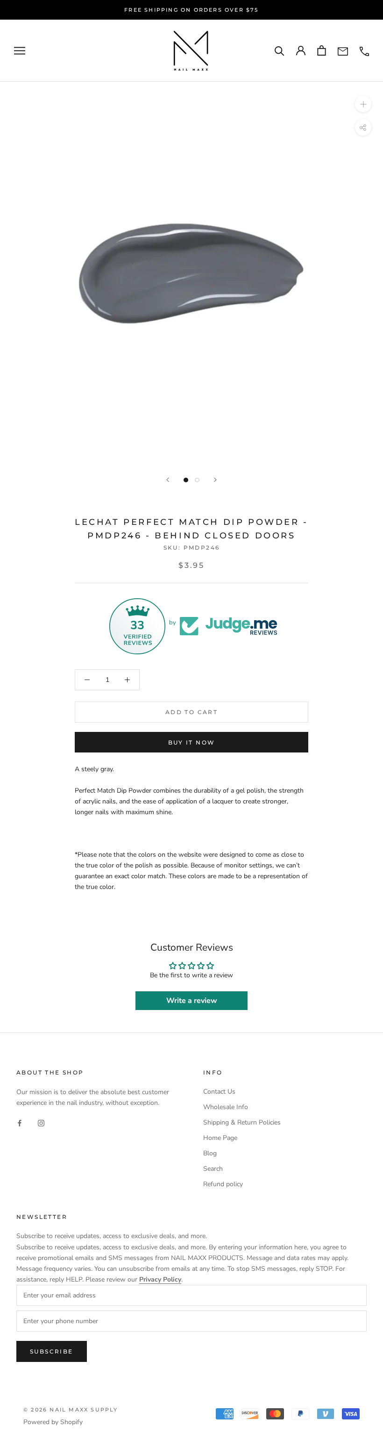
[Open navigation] (19, 51)
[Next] (215, 480)
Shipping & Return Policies (242, 1122)
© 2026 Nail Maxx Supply (70, 1409)
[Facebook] (19, 1122)
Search (213, 1168)
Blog (210, 1153)
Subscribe (51, 1351)
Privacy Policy (160, 1279)
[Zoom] (363, 103)
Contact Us (219, 1091)
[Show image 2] (197, 480)
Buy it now (191, 742)
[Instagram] (41, 1122)
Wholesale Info (225, 1107)
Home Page (220, 1137)
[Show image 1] (186, 480)
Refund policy (223, 1184)
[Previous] (167, 480)
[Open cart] (321, 50)
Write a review (191, 1001)
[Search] (279, 51)
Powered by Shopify (53, 1422)
